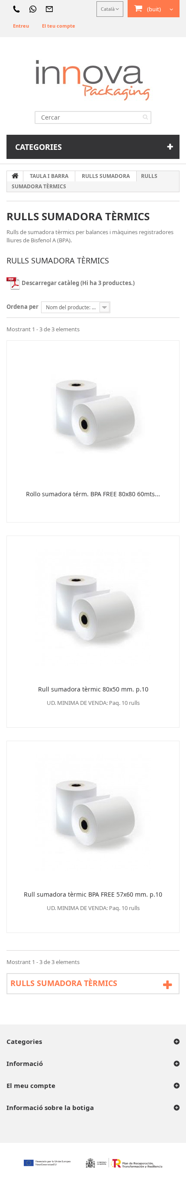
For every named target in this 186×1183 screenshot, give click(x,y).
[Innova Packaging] (93, 79)
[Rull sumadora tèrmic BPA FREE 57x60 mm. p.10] (93, 812)
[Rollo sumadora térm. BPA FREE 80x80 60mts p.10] (93, 412)
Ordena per (22, 307)
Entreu (21, 25)
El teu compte (58, 25)
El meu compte (30, 1085)
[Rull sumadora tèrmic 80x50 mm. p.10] (93, 607)
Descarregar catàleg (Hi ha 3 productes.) (77, 283)
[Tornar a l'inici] (15, 176)
